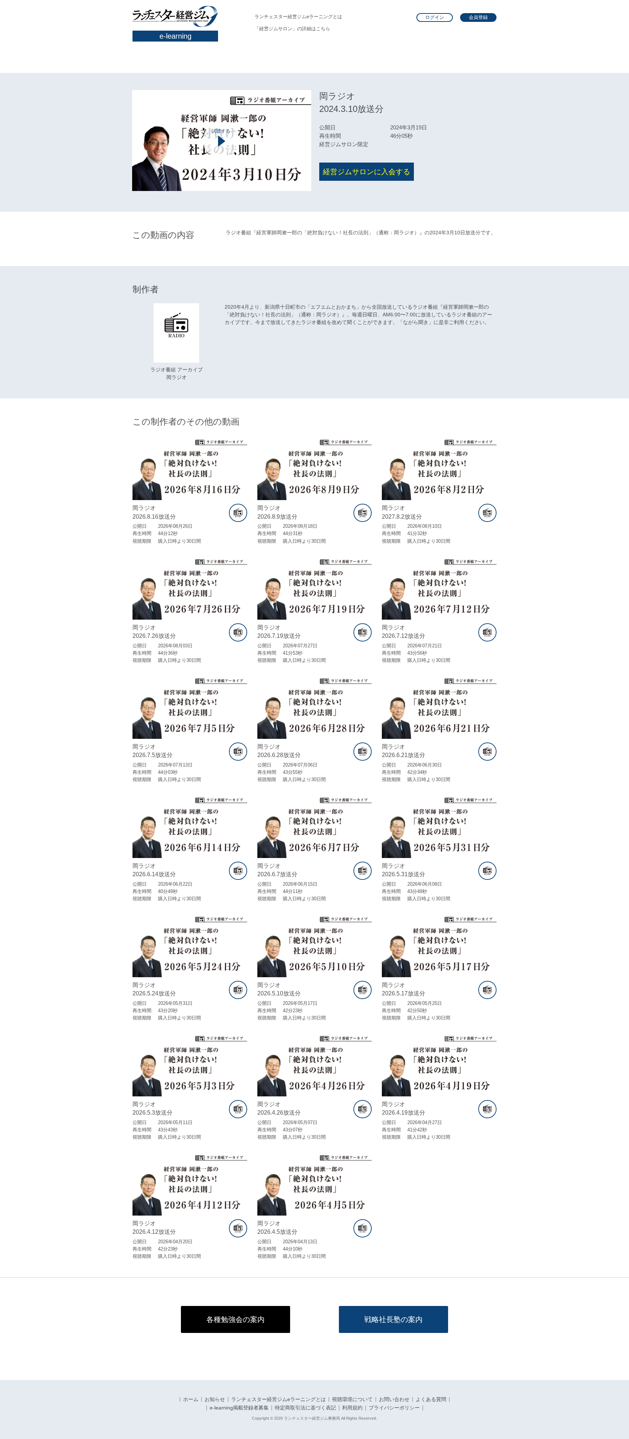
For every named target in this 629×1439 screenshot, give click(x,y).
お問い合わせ (394, 1399)
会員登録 (478, 17)
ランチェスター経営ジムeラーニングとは (298, 16)
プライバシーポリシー (394, 1408)
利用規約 (352, 1408)
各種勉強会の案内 (235, 1319)
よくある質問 (431, 1399)
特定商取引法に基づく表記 (305, 1408)
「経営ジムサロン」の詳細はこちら (292, 28)
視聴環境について (352, 1399)
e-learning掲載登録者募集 (239, 1408)
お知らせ (215, 1399)
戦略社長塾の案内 (393, 1319)
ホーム (190, 1399)
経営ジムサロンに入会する (366, 172)
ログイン (434, 17)
